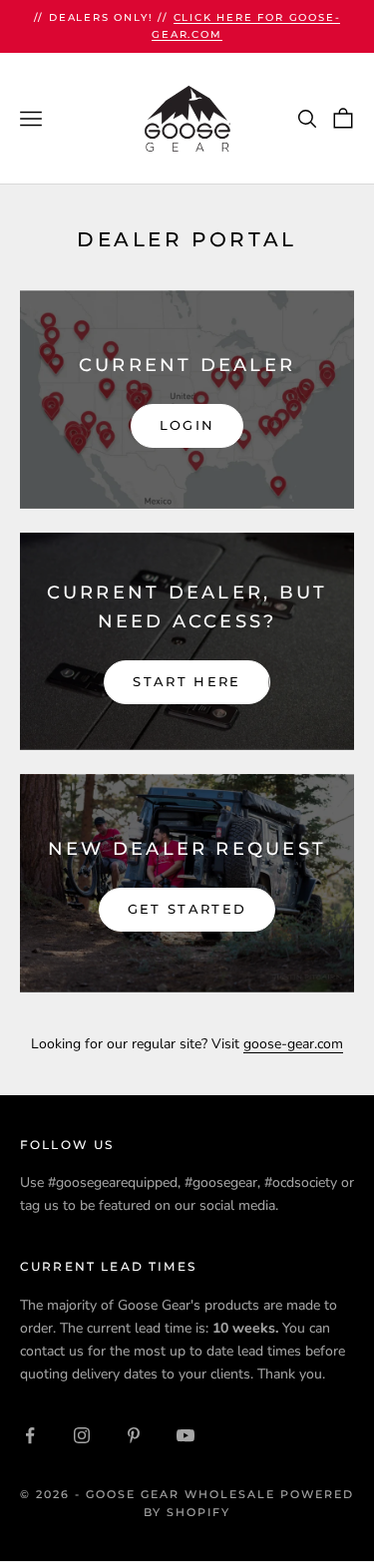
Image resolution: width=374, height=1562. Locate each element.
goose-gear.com (293, 1043)
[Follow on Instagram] (82, 1435)
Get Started (187, 909)
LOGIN (187, 425)
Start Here (186, 681)
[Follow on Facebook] (30, 1435)
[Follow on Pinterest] (134, 1435)
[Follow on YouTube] (185, 1435)
